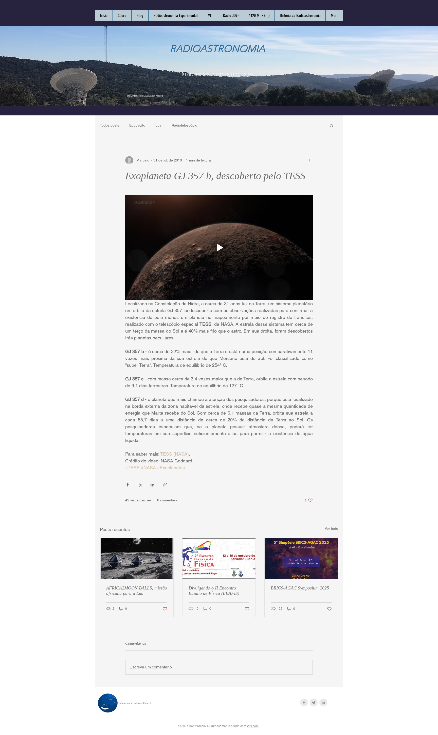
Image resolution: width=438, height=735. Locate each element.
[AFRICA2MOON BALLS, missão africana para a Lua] (136, 558)
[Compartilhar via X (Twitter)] (140, 484)
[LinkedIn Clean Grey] (323, 702)
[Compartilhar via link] (164, 484)
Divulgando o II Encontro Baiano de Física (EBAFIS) (214, 590)
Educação (137, 125)
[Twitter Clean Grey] (314, 702)
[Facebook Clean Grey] (304, 702)
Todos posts (109, 125)
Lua (158, 125)
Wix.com (253, 726)
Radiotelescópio (184, 125)
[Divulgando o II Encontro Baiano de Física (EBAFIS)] (219, 558)
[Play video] (219, 247)
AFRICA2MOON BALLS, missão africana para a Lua (136, 590)
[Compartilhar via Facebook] (127, 484)
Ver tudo (331, 528)
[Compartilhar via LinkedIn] (152, 484)
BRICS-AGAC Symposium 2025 (300, 587)
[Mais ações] (310, 160)
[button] (331, 126)
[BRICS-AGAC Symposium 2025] (301, 558)
